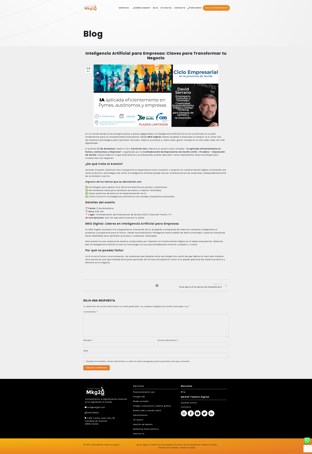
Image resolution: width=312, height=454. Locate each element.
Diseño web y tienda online (147, 410)
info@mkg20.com (96, 407)
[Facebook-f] (191, 413)
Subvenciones (140, 415)
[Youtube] (198, 413)
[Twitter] (204, 413)
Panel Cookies (188, 447)
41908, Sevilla (91, 424)
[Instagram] (184, 413)
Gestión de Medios (143, 424)
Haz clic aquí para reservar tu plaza (124, 217)
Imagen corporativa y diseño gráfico (152, 406)
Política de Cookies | (169, 447)
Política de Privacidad (161, 444)
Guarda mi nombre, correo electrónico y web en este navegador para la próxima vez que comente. (138, 361)
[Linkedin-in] (211, 413)
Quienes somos (189, 402)
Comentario (90, 311)
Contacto (186, 407)
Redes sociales (141, 401)
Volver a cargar (156, 285)
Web (85, 350)
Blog (183, 392)
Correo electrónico (168, 340)
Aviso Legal (142, 444)
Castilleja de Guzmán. (96, 421)
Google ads (139, 396)
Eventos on (139, 433)
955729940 (93, 412)
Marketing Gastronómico (146, 429)
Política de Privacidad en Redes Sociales (196, 444)
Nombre (88, 340)
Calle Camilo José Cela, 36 (100, 418)
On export (138, 419)
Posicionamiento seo (144, 392)
